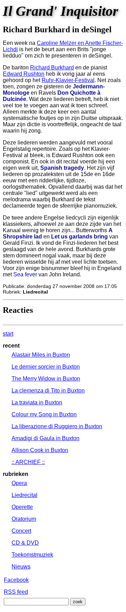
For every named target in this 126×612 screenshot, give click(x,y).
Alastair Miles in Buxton (41, 355)
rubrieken (15, 474)
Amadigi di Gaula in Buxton (45, 438)
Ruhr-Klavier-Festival (68, 80)
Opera (19, 483)
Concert (21, 531)
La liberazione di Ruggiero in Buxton (57, 426)
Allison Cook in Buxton (40, 450)
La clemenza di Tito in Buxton (48, 391)
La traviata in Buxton (37, 402)
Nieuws (21, 567)
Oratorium (24, 519)
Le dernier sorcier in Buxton (46, 367)
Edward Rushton (23, 74)
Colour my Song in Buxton (44, 414)
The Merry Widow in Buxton (46, 379)
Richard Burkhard (52, 67)
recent (11, 346)
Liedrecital (24, 495)
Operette (22, 507)
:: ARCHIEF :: (28, 462)
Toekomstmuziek (32, 555)
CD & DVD (25, 543)
